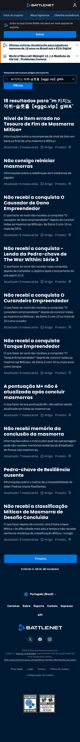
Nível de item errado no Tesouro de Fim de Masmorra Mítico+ (39, 124)
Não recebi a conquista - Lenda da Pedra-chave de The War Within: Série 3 (35, 254)
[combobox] (40, 79)
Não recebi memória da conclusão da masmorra (34, 431)
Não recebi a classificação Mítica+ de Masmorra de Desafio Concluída (36, 512)
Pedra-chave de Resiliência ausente (37, 472)
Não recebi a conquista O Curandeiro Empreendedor (36, 298)
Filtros (18, 85)
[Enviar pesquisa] (7, 79)
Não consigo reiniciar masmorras (29, 163)
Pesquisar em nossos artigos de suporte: (26, 72)
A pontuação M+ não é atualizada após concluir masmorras (34, 392)
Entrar (40, 34)
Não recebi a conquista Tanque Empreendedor (32, 343)
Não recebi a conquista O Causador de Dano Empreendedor (34, 203)
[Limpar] (73, 79)
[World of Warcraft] (70, 147)
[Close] (77, 46)
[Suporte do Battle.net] (70, 327)
